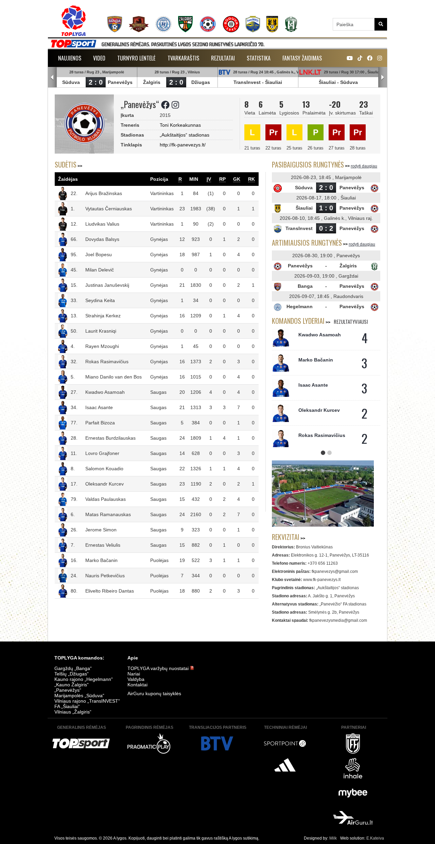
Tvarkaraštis (183, 58)
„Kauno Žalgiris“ (71, 684)
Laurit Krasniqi (100, 331)
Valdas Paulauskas (105, 499)
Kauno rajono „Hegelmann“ (83, 679)
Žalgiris (151, 82)
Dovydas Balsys (102, 239)
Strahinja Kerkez (103, 315)
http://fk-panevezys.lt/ (183, 144)
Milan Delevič (99, 269)
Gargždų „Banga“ (73, 668)
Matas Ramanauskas (108, 514)
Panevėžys (120, 82)
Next (382, 77)
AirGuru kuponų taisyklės (154, 693)
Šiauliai (273, 82)
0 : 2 (326, 228)
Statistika (259, 58)
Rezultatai (223, 58)
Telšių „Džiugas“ (71, 673)
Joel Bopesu (98, 254)
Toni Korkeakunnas (180, 125)
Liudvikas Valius (102, 224)
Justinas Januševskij (107, 285)
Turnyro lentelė (136, 58)
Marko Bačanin (101, 560)
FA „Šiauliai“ (67, 706)
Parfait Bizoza (100, 422)
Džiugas (200, 82)
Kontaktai (137, 684)
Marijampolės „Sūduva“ (79, 695)
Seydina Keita (100, 300)
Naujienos (69, 58)
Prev (52, 77)
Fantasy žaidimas (302, 58)
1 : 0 (326, 208)
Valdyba (135, 679)
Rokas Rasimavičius (106, 361)
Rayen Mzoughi (102, 346)
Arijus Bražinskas (103, 193)
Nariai (133, 673)
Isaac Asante (99, 407)
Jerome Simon (101, 529)
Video (99, 58)
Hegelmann (299, 306)
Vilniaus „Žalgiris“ (72, 712)
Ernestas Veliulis (102, 545)
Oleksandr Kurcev (104, 484)
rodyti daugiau (364, 166)
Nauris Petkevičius (105, 575)
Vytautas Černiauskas (108, 208)
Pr (273, 132)
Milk (333, 838)
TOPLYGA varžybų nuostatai (158, 668)
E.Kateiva (375, 838)
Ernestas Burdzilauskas (110, 438)
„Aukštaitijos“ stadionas (184, 135)
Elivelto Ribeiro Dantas (109, 591)
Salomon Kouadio (104, 468)
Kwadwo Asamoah (105, 392)
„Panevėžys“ (67, 690)
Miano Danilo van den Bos (113, 377)
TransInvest (247, 82)
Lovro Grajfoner (102, 453)
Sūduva (71, 82)
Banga (305, 286)
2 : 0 (96, 82)
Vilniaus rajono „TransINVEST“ (87, 701)
